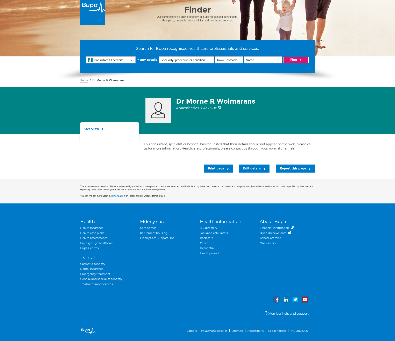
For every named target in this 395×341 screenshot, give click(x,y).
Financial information (275, 227)
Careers (192, 330)
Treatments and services (96, 284)
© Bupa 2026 (299, 330)
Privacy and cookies (214, 330)
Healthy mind (209, 253)
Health (87, 221)
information (118, 196)
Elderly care (152, 221)
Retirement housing (153, 233)
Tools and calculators (214, 233)
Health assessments (93, 237)
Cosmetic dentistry (92, 263)
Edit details (252, 168)
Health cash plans (92, 233)
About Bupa (273, 221)
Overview (91, 129)
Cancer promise (270, 237)
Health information (220, 221)
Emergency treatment (95, 274)
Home (84, 80)
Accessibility (255, 330)
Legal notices (277, 330)
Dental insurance (91, 268)
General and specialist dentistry (101, 278)
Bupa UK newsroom (273, 233)
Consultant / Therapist (108, 60)
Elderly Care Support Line (157, 237)
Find (294, 60)
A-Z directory (208, 227)
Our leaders (267, 243)
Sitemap (237, 330)
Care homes (148, 227)
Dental (87, 257)
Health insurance (91, 227)
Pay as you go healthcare (97, 243)
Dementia (207, 248)
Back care (206, 237)
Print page (216, 168)
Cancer (204, 243)
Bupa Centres (89, 248)
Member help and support (288, 313)
